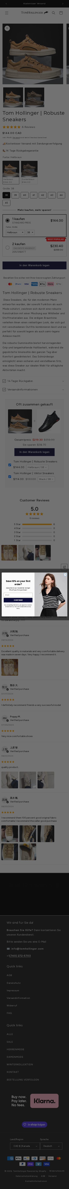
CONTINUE (18, 600)
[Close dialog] (65, 574)
